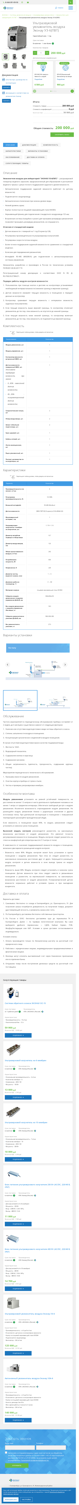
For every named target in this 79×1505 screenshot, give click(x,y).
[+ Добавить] (35, 63)
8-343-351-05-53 (11, 2)
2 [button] (52, 91)
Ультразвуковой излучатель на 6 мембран (25, 1060)
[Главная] (8, 8)
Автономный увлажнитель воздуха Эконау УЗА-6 (29, 1378)
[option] (17, 38)
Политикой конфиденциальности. (35, 1460)
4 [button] (56, 91)
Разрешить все (11, 1499)
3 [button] (54, 91)
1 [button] (51, 91)
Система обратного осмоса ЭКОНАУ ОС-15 (25, 1003)
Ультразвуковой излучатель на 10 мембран (26, 1122)
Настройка (26, 1499)
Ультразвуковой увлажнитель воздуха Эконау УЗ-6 (30, 1314)
